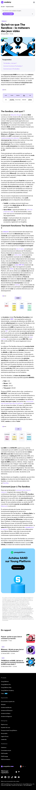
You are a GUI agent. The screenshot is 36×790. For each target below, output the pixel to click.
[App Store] (16, 772)
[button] (34, 2)
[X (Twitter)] (2, 777)
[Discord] (19, 777)
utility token (18, 255)
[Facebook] (5, 777)
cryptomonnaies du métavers (10, 138)
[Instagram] (9, 777)
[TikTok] (12, 777)
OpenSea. (6, 483)
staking (17, 284)
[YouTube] (15, 777)
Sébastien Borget (15, 115)
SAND (11, 269)
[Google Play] (19, 772)
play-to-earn (20, 249)
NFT (6, 331)
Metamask (4, 506)
